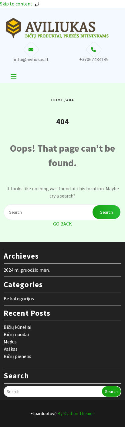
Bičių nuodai (16, 334)
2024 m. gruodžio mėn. (27, 270)
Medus (10, 342)
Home (57, 100)
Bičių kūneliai (17, 327)
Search (106, 212)
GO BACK (62, 224)
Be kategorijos (19, 298)
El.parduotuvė (62, 413)
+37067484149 (94, 59)
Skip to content (16, 4)
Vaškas (11, 349)
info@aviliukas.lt (31, 59)
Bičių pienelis (17, 356)
